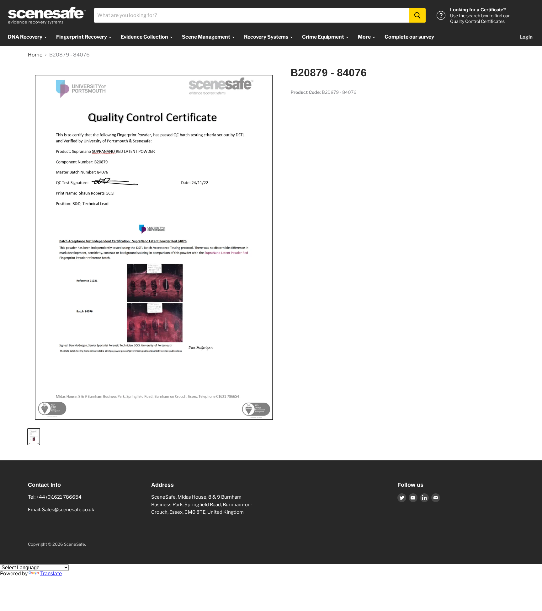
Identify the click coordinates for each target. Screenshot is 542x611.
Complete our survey (409, 37)
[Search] (417, 15)
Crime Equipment (323, 37)
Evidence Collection (145, 37)
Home (35, 55)
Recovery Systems (266, 37)
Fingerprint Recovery (82, 37)
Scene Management (206, 37)
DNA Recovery (25, 37)
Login (526, 37)
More (365, 37)
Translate (51, 573)
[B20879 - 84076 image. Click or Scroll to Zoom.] (153, 244)
